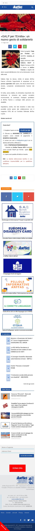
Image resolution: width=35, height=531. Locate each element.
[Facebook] (20, 520)
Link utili (14, 512)
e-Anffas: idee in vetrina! (10, 256)
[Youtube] (32, 520)
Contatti (8, 512)
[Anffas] (25, 480)
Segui (6, 193)
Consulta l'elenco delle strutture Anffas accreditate (17, 238)
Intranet (27, 512)
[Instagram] (24, 520)
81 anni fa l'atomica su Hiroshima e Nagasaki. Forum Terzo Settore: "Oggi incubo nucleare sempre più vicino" (22, 425)
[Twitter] (28, 520)
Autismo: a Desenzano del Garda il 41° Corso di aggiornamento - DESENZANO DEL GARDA (21, 340)
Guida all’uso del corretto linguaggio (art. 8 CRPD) (17, 311)
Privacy (21, 512)
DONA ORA (17, 468)
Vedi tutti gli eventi (29, 384)
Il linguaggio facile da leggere (12, 273)
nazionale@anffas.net (17, 499)
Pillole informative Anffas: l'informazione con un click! (17, 293)
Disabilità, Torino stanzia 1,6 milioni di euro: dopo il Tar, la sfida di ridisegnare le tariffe (22, 405)
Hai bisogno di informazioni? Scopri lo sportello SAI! (17, 220)
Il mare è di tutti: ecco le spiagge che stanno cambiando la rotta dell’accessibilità (22, 434)
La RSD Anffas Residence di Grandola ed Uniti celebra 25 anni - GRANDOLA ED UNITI (21, 350)
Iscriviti (28, 193)
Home (2, 512)
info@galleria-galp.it (22, 140)
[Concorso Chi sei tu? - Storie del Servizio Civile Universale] (5, 396)
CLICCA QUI (25, 130)
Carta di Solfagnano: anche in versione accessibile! (17, 330)
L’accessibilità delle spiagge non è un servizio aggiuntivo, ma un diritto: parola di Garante (22, 415)
